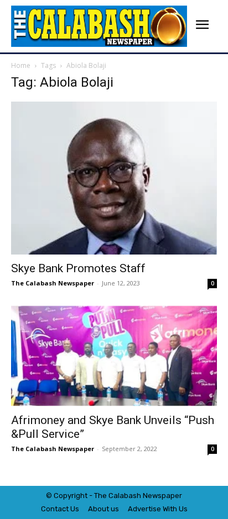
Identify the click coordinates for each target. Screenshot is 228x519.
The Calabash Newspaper (52, 283)
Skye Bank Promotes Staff (78, 268)
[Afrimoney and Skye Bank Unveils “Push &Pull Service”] (114, 356)
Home (20, 65)
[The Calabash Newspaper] (99, 26)
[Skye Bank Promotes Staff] (114, 178)
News (152, 495)
